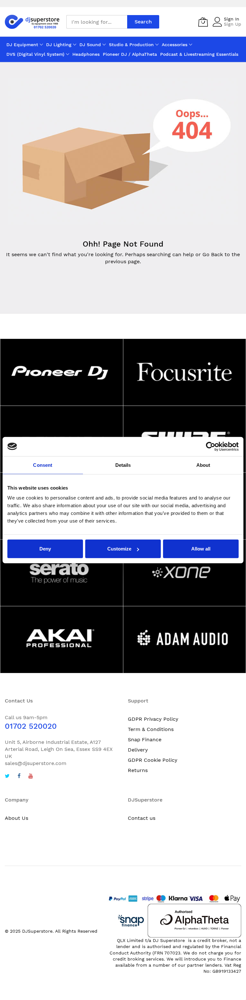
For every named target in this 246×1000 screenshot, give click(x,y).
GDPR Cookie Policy (152, 760)
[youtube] (31, 777)
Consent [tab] (42, 464)
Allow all (200, 548)
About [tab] (203, 464)
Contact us (141, 818)
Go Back (212, 254)
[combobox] (96, 22)
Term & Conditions (151, 729)
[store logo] (32, 22)
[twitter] (7, 777)
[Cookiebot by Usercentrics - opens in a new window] (211, 446)
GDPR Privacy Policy (153, 719)
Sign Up (232, 24)
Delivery (138, 750)
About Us (16, 818)
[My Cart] (203, 22)
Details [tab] (123, 464)
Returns (138, 770)
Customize (119, 548)
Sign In (231, 18)
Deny (45, 548)
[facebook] (19, 777)
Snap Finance (144, 739)
